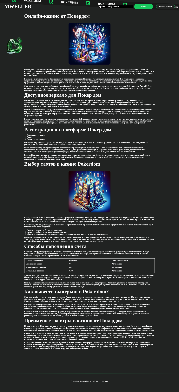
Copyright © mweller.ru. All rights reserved (89, 381)
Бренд (102, 6)
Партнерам (114, 6)
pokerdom (50, 72)
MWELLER (17, 6)
